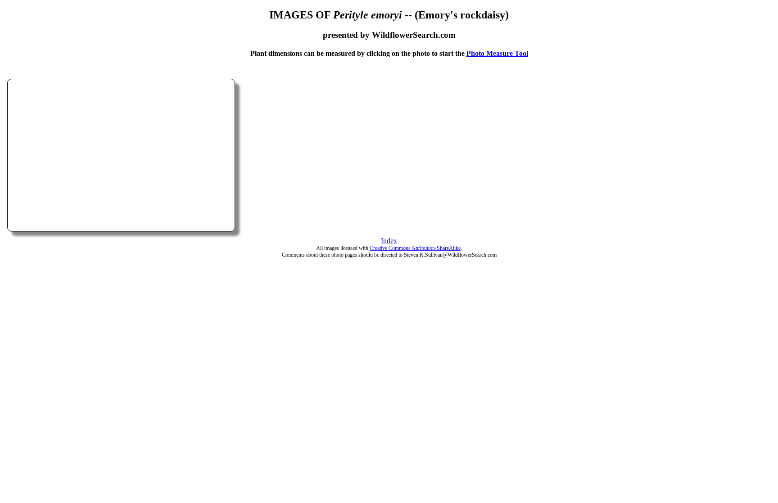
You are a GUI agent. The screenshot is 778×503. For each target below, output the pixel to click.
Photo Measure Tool (497, 53)
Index (389, 241)
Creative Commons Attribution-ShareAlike (415, 248)
